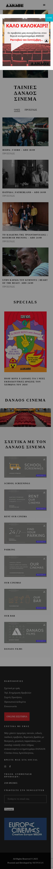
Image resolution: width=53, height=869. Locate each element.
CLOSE (49, 18)
